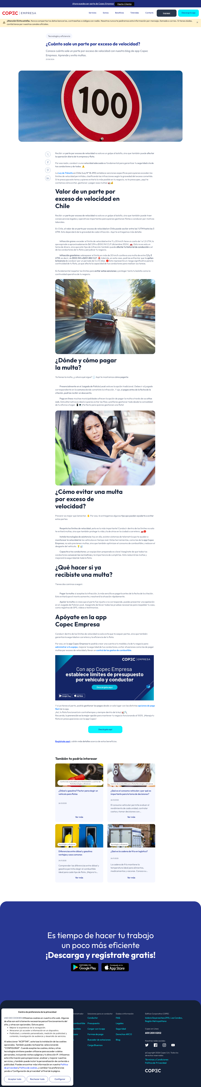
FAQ (118, 1017)
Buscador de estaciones (99, 1039)
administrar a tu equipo (66, 647)
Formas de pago (95, 1034)
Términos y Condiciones (156, 1059)
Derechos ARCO (124, 1034)
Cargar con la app (96, 1028)
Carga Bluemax (95, 1045)
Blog (118, 1039)
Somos (106, 12)
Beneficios (119, 12)
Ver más (79, 817)
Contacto (149, 12)
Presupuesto (94, 1023)
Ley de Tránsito (65, 173)
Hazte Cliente (124, 4)
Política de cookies (28, 1067)
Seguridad (121, 1028)
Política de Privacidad (156, 1062)
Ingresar (166, 13)
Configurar (60, 1079)
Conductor (93, 1017)
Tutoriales (134, 12)
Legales (120, 1023)
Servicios (92, 12)
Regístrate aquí (62, 741)
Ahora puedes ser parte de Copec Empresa (93, 3)
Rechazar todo (37, 1079)
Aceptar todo (14, 1079)
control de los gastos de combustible (113, 650)
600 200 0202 (153, 1032)
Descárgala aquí (105, 729)
